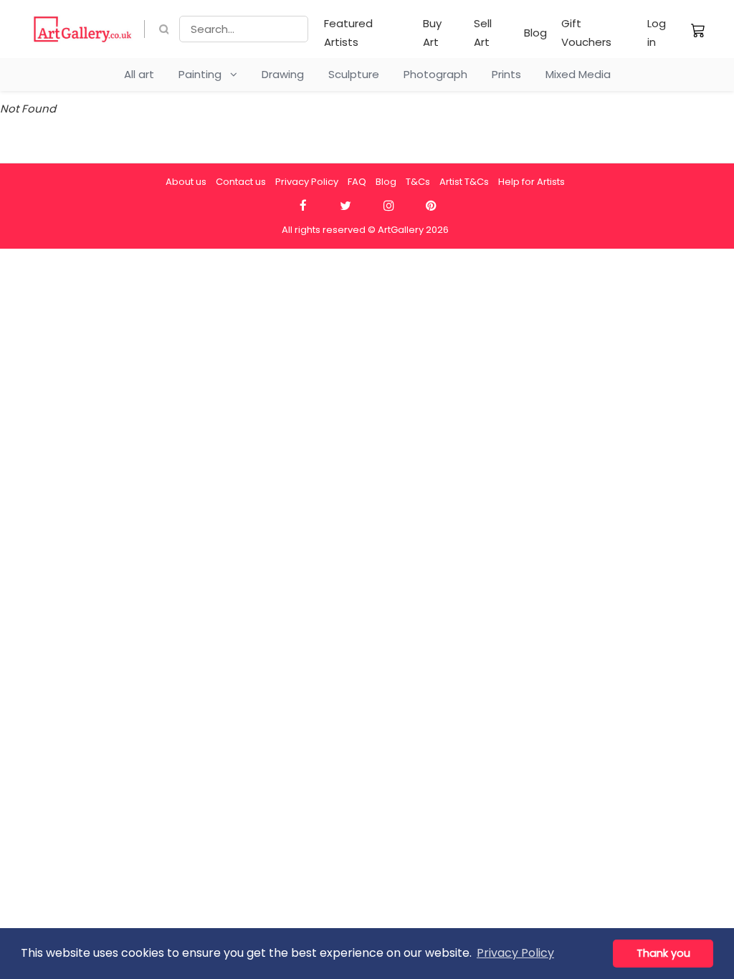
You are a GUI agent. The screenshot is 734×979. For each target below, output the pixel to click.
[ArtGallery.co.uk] (83, 29)
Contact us (241, 181)
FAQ (357, 181)
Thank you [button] (663, 953)
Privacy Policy (306, 181)
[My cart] (698, 30)
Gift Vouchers (586, 32)
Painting (204, 74)
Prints (506, 74)
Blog (535, 32)
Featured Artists (348, 32)
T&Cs (418, 181)
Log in (656, 32)
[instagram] (388, 206)
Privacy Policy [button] (515, 953)
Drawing (283, 74)
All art (139, 74)
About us (186, 181)
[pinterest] (431, 206)
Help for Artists (531, 181)
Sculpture (353, 74)
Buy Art (432, 32)
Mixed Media (578, 74)
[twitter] (346, 206)
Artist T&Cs (464, 181)
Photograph (435, 74)
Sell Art (483, 32)
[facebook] (303, 206)
